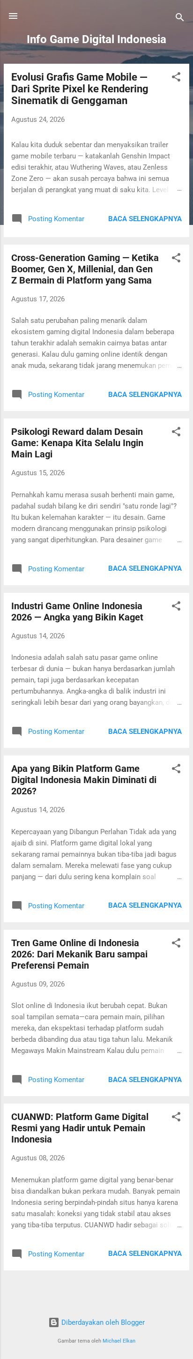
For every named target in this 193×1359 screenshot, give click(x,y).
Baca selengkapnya (145, 219)
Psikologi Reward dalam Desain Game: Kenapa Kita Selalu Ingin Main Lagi (77, 443)
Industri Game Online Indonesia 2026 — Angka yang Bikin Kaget (77, 611)
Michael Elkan (119, 1341)
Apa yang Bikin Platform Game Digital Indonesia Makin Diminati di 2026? (83, 780)
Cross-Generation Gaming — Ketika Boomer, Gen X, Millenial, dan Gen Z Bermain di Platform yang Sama (85, 269)
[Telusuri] (180, 19)
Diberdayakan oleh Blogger (102, 1322)
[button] (176, 78)
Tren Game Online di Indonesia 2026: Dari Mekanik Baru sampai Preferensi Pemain (79, 954)
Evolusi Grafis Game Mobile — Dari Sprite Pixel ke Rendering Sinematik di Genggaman (79, 88)
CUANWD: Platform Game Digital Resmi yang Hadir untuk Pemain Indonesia (79, 1128)
